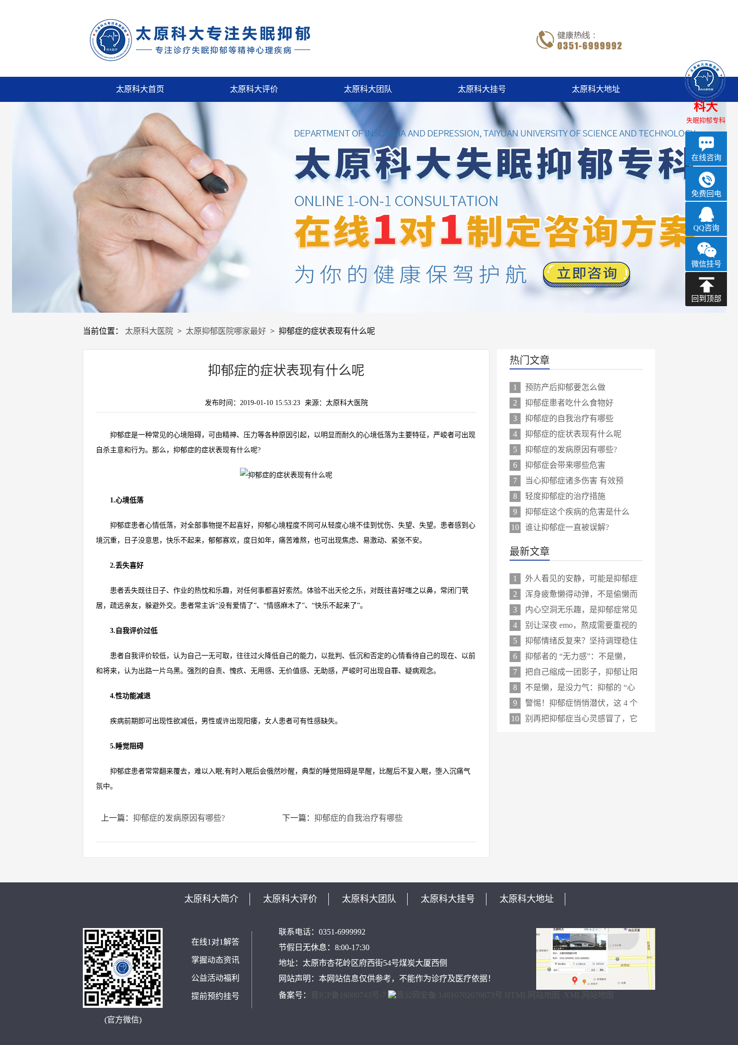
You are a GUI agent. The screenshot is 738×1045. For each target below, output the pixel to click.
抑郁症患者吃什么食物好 (563, 403)
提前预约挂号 (215, 996)
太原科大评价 (254, 89)
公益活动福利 (215, 978)
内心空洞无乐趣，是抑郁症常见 (575, 609)
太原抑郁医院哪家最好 (226, 331)
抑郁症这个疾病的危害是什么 (571, 511)
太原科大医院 (149, 331)
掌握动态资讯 (215, 960)
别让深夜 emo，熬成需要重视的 (575, 625)
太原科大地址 (596, 89)
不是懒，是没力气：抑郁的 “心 (574, 687)
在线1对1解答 (215, 942)
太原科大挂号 (482, 89)
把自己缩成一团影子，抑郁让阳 (575, 672)
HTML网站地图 (532, 995)
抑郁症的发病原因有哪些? (179, 818)
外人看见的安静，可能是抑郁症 (575, 578)
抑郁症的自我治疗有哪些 (358, 818)
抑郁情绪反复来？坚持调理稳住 (575, 640)
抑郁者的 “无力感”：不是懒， (572, 656)
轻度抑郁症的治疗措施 (559, 496)
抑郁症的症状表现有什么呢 (567, 434)
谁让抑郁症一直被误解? (560, 527)
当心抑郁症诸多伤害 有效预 (568, 480)
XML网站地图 (589, 995)
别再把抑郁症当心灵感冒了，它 (574, 718)
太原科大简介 (211, 899)
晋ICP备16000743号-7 (348, 995)
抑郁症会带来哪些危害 (559, 465)
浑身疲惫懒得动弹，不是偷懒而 (575, 594)
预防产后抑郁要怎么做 (559, 387)
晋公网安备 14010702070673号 (449, 995)
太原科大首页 (140, 89)
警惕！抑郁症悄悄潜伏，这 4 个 (575, 703)
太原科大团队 (368, 89)
